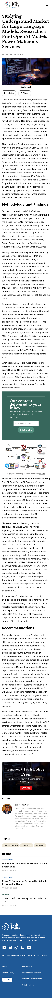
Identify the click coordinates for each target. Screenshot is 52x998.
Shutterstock (26, 87)
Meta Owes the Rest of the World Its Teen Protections (25, 865)
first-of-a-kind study (11, 148)
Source (42, 473)
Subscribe (26, 430)
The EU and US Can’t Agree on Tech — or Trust (25, 900)
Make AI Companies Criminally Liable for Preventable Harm (25, 882)
